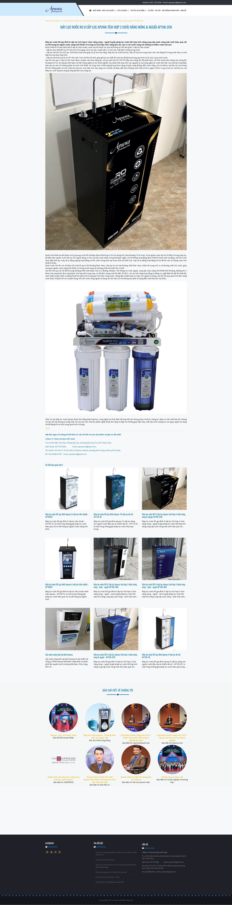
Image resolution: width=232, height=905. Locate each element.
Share (47, 428)
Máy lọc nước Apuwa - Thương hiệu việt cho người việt (100, 736)
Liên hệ (183, 10)
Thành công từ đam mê (172, 777)
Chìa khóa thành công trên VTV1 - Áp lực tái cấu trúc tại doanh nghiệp (172, 738)
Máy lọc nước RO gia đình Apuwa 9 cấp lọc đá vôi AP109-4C (161, 656)
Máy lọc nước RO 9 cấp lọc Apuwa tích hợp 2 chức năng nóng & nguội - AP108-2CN (115, 656)
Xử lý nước (122, 10)
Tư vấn (151, 10)
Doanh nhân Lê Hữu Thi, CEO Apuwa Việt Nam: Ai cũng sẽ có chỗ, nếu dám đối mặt (100, 779)
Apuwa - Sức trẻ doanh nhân (63, 735)
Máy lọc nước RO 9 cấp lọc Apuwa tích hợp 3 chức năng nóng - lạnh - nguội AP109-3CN (163, 586)
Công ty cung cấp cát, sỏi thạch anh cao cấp (111, 872)
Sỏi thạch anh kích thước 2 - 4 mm (107, 877)
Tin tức (158, 10)
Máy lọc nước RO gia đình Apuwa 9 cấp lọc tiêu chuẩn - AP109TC (67, 515)
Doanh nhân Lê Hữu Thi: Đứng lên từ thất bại (136, 778)
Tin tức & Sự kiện (137, 10)
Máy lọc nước (108, 10)
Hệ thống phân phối (170, 10)
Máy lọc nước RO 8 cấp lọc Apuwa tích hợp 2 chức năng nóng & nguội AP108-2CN (163, 515)
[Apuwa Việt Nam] (59, 10)
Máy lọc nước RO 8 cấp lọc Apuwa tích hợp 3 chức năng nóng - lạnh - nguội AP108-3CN (115, 586)
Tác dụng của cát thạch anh (105, 860)
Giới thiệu (97, 10)
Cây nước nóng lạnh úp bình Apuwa (59, 654)
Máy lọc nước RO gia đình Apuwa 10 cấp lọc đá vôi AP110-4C (113, 515)
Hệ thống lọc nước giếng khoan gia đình (109, 882)
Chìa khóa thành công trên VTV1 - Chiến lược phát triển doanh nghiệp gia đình (136, 738)
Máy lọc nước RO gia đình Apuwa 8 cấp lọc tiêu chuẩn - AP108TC (67, 586)
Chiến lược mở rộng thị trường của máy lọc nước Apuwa (63, 778)
